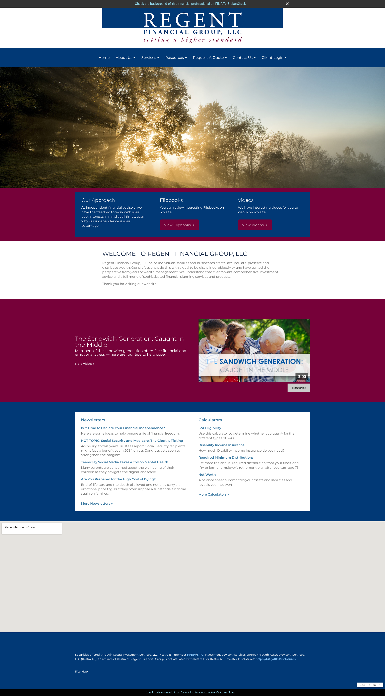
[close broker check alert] (287, 3)
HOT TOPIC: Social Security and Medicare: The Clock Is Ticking (132, 441)
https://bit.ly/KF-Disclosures (276, 659)
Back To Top (368, 684)
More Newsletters (97, 503)
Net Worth (207, 475)
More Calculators (214, 494)
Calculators (210, 419)
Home (104, 57)
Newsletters (93, 419)
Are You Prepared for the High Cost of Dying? (118, 479)
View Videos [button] (253, 225)
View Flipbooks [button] (177, 225)
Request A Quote (208, 57)
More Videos (85, 363)
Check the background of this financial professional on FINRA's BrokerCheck (190, 4)
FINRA (191, 654)
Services (148, 57)
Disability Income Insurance (221, 445)
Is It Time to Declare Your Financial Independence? (123, 428)
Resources (174, 57)
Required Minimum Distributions (226, 457)
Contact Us (243, 57)
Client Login (273, 57)
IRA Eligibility (210, 428)
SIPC (200, 654)
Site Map (81, 671)
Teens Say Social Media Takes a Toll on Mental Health (124, 462)
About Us (124, 57)
